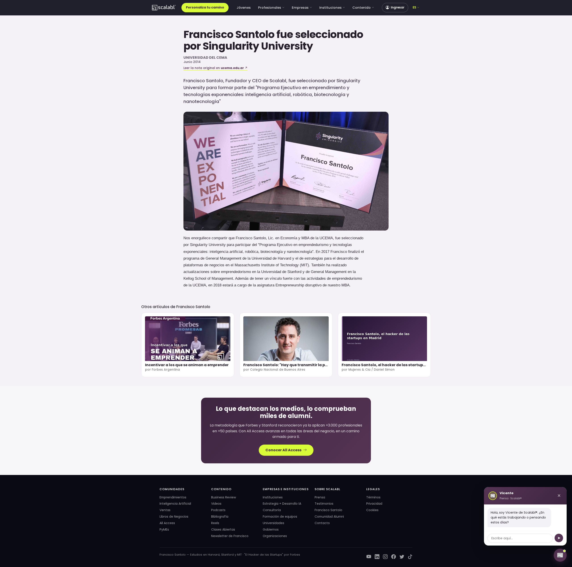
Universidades (273, 523)
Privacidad (374, 503)
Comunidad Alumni (329, 516)
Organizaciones (275, 536)
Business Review (223, 497)
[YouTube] (368, 556)
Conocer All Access (283, 450)
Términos (373, 497)
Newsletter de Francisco (229, 536)
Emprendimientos (173, 497)
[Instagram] (385, 556)
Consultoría (272, 510)
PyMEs (164, 529)
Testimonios (324, 503)
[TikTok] (410, 556)
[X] (402, 556)
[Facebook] (393, 556)
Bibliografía (219, 516)
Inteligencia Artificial (175, 503)
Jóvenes (244, 7)
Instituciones (330, 7)
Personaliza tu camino (205, 7)
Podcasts (218, 510)
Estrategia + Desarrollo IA (282, 503)
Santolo (255, 34)
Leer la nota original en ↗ (215, 68)
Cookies (372, 510)
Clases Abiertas (223, 529)
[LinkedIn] (377, 556)
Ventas (165, 510)
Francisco (209, 34)
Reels (215, 523)
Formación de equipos (280, 516)
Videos (216, 503)
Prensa (320, 497)
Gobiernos (271, 529)
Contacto (322, 523)
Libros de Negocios (174, 516)
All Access (167, 523)
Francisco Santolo (193, 306)
